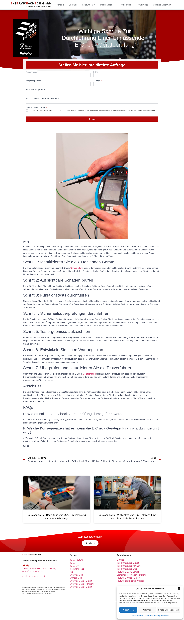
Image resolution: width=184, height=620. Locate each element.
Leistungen (87, 4)
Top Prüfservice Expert (128, 563)
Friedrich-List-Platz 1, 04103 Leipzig (39, 568)
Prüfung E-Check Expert (128, 578)
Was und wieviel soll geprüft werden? (43, 98)
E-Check (121, 560)
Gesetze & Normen (162, 4)
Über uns (73, 4)
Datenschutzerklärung (152, 616)
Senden (92, 119)
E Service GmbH (77, 575)
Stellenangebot (76, 569)
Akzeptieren (128, 610)
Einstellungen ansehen (168, 610)
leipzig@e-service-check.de (35, 576)
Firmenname (32, 72)
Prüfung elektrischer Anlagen (130, 581)
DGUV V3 (74, 566)
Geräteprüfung (76, 268)
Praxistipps (143, 4)
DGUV (72, 563)
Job (71, 572)
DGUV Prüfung (76, 560)
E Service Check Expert (81, 581)
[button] (179, 589)
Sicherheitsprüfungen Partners (131, 575)
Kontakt (60, 4)
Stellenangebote (108, 4)
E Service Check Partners (81, 584)
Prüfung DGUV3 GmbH (128, 572)
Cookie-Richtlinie (137, 616)
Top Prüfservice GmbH (128, 569)
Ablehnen (147, 610)
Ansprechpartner (34, 81)
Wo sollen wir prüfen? (36, 90)
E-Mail (97, 72)
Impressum (165, 616)
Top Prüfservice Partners (129, 566)
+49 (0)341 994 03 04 (32, 571)
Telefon (97, 81)
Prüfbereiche (127, 4)
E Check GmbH (76, 578)
